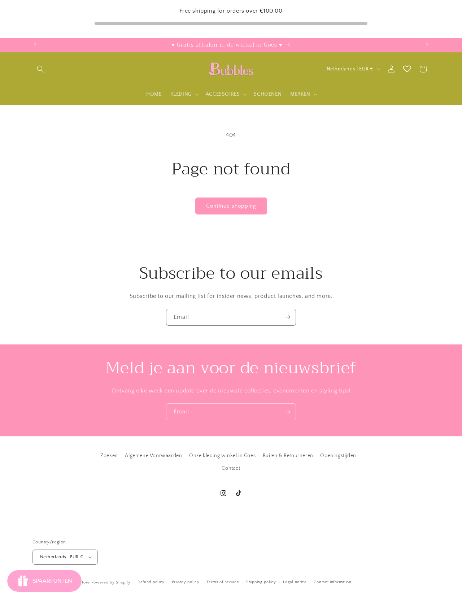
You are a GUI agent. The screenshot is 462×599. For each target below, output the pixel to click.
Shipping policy (261, 582)
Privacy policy (186, 582)
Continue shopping (231, 206)
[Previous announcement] (35, 45)
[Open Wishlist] (407, 69)
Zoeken (109, 456)
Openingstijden (338, 456)
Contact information (332, 582)
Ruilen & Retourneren (288, 456)
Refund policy (151, 582)
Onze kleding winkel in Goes (222, 456)
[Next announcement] (427, 45)
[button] (40, 69)
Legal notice (294, 582)
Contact (231, 468)
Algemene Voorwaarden (153, 456)
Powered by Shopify (111, 582)
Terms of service (222, 582)
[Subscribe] (288, 317)
